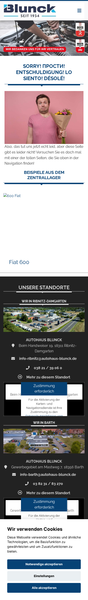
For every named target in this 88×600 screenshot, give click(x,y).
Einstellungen (44, 576)
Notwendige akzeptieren (44, 564)
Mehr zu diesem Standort (47, 377)
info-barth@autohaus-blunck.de (47, 474)
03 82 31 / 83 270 (47, 483)
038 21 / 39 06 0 (47, 368)
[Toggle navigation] (79, 10)
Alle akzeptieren (44, 588)
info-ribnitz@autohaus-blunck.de (47, 358)
